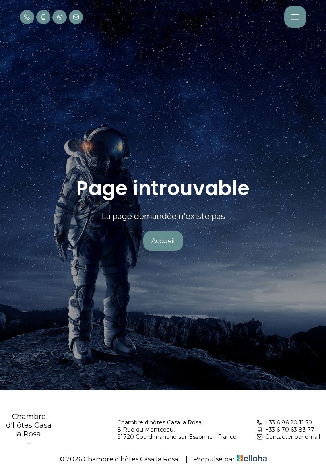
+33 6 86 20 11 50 (288, 422)
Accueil (163, 241)
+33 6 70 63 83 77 (289, 429)
